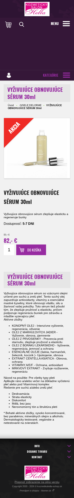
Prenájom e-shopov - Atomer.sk (36, 490)
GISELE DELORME (31, 105)
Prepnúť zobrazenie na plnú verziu (37, 482)
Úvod (11, 105)
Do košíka (34, 250)
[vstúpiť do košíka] (9, 24)
